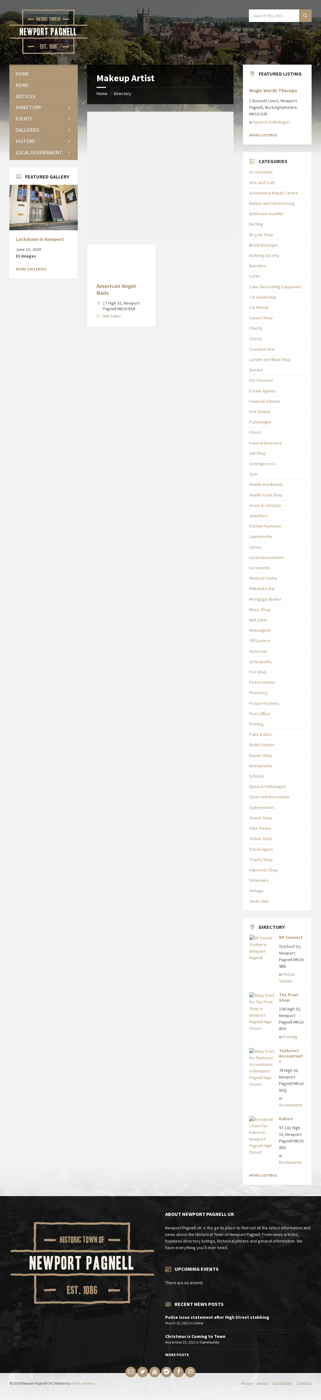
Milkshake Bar (262, 588)
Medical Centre (263, 578)
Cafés (254, 276)
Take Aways (260, 828)
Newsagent (260, 630)
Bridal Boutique (263, 245)
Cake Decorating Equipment (275, 287)
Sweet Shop (260, 818)
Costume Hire (262, 349)
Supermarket (261, 807)
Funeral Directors (265, 443)
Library (255, 547)
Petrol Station (262, 682)
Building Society (264, 255)
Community (209, 1342)
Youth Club (259, 901)
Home (102, 93)
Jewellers (258, 516)
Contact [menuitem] (304, 1383)
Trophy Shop (261, 859)
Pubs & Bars (260, 734)
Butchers (257, 266)
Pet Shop (257, 672)
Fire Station (260, 411)
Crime (198, 1323)
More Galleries (31, 269)
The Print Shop (288, 997)
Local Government (266, 557)
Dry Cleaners (261, 380)
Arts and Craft (262, 182)
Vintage (256, 890)
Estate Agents (262, 391)
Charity (255, 328)
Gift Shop (257, 453)
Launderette (260, 536)
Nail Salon (112, 316)
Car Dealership (262, 297)
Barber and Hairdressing (272, 203)
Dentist (256, 370)
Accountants (261, 172)
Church (255, 339)
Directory (122, 93)
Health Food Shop (265, 495)
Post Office (259, 713)
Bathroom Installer (266, 213)
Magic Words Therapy (273, 90)
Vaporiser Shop (263, 870)
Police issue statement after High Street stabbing (217, 1317)
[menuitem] (43, 73)
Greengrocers (262, 463)
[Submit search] (305, 15)
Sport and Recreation (269, 797)
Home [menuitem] (246, 1383)
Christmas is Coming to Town (195, 1336)
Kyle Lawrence (83, 1383)
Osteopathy (260, 661)
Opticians (258, 651)
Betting (256, 224)
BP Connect (291, 937)
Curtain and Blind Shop (270, 359)
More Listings (263, 135)
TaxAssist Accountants (291, 1056)
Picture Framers (264, 703)
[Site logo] (48, 52)
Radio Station (261, 745)
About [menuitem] (262, 1383)
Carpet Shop (261, 318)
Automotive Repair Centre (273, 193)
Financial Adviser (265, 401)
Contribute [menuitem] (282, 1383)
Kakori (286, 1118)
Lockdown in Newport (40, 239)
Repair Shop (260, 755)
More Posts (177, 1354)
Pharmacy (258, 692)
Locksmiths (260, 568)
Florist (255, 432)
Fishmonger (260, 422)
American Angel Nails (116, 289)
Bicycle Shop (261, 234)
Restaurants (260, 766)
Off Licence (259, 640)
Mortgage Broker (265, 599)
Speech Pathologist (271, 122)
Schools (256, 776)
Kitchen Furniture (265, 526)
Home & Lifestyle (265, 505)
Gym (253, 474)
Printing (256, 724)
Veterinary (259, 880)
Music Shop (260, 609)
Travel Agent (261, 849)
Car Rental (258, 307)
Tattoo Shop (260, 838)
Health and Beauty (266, 484)
